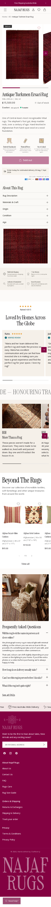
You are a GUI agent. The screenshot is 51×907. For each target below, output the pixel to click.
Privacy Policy (8, 839)
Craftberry (35, 852)
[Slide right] (32, 556)
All (9, 17)
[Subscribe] (44, 745)
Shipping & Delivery (11, 813)
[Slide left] (19, 556)
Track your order (10, 819)
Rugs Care (7, 786)
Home (4, 17)
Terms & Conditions (11, 833)
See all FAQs (8, 694)
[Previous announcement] (5, 3)
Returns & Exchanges (12, 807)
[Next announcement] (46, 3)
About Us (6, 768)
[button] (5, 10)
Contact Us (7, 774)
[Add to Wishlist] (39, 28)
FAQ (4, 780)
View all (25, 563)
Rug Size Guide (9, 792)
